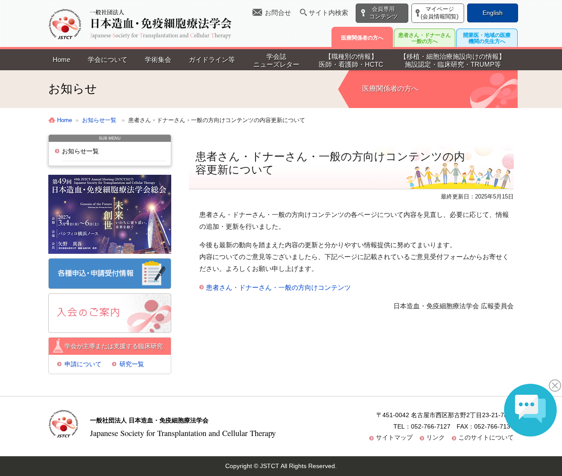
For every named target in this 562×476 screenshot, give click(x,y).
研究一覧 (131, 364)
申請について (83, 364)
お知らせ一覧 (80, 151)
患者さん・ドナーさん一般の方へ (424, 38)
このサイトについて (486, 437)
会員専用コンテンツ (383, 13)
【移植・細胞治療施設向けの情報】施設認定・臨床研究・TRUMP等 (452, 60)
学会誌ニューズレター (276, 60)
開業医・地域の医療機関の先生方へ (487, 38)
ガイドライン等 (212, 59)
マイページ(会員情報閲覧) (439, 13)
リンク (435, 437)
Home (61, 59)
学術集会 (158, 59)
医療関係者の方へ (362, 38)
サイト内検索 (328, 12)
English (493, 12)
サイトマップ (394, 437)
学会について (107, 59)
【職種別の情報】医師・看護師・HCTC (351, 60)
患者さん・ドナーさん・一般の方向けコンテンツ (278, 287)
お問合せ (278, 12)
